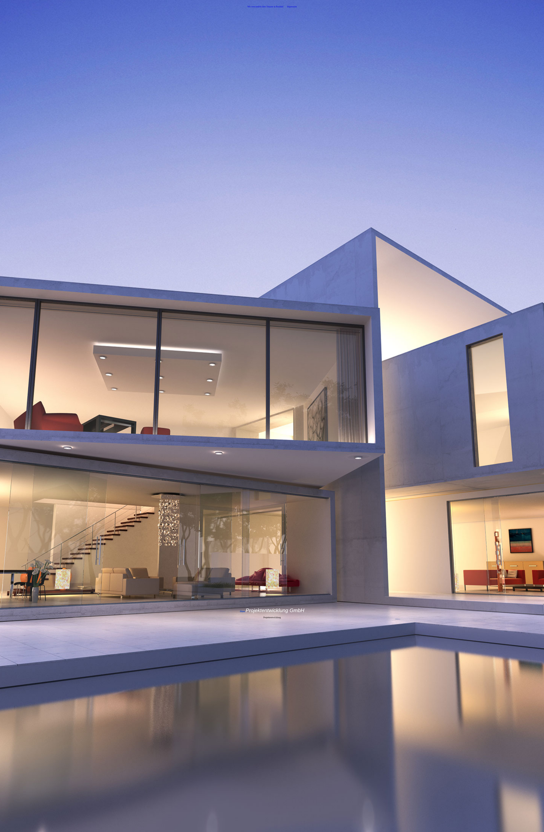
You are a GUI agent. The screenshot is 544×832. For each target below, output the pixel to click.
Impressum (292, 6)
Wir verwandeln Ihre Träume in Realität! (265, 6)
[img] (272, 416)
